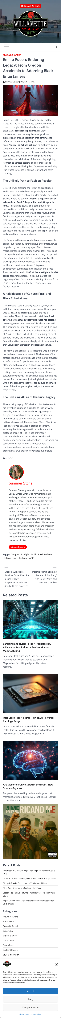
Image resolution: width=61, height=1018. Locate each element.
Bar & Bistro (8, 921)
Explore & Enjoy (10, 935)
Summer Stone (11, 81)
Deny (30, 999)
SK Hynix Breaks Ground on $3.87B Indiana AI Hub (24, 883)
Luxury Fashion (19, 558)
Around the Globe (10, 916)
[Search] (56, 47)
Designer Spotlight (20, 554)
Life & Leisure (9, 940)
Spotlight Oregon (10, 949)
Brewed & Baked (10, 926)
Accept (30, 991)
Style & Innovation (12, 55)
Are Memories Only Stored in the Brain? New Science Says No (28, 786)
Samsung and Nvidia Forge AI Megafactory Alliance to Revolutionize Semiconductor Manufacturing (27, 647)
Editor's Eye (8, 930)
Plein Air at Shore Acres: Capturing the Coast (22, 887)
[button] (56, 964)
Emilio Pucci (37, 554)
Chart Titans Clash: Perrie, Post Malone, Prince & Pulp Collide (29, 878)
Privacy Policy (24, 1014)
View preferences (30, 1007)
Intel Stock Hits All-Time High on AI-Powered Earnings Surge (28, 719)
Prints (31, 558)
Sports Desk (8, 945)
